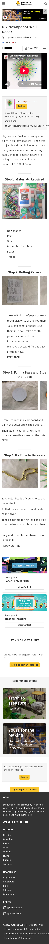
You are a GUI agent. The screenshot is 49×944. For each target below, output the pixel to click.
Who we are (9, 894)
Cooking (7, 851)
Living (6, 855)
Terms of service (35, 924)
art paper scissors (13, 37)
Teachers (7, 864)
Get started (8, 881)
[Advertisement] (24, 15)
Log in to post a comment (24, 789)
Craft (5, 847)
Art (36, 37)
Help (5, 885)
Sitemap (7, 890)
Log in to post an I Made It (24, 664)
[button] (3, 3)
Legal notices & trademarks (18, 938)
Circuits (7, 835)
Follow (21, 106)
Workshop (8, 839)
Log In (24, 777)
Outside (7, 859)
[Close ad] (45, 11)
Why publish (9, 877)
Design (28, 37)
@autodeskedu (14, 913)
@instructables (14, 907)
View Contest (24, 587)
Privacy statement (14, 929)
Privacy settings (34, 929)
